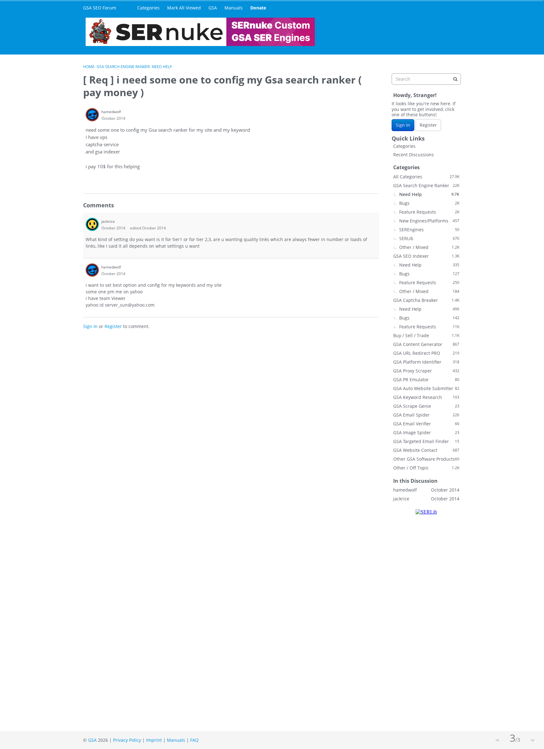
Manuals (233, 8)
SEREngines (429, 230)
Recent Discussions (413, 155)
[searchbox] (426, 79)
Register (113, 326)
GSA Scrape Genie (426, 406)
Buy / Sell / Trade (426, 335)
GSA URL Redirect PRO (426, 353)
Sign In (90, 326)
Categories (148, 8)
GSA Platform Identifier (426, 362)
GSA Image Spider (426, 432)
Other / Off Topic (426, 468)
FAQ (194, 740)
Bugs (429, 203)
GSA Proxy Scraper (426, 371)
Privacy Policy (127, 740)
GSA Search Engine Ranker (426, 185)
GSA (212, 8)
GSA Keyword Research (426, 397)
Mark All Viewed (184, 8)
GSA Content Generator (426, 344)
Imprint (154, 740)
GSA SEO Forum (99, 8)
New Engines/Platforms (429, 221)
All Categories (426, 177)
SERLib (429, 238)
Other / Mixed (429, 247)
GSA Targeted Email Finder (426, 441)
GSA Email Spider (426, 415)
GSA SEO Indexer (426, 256)
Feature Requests (429, 212)
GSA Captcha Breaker (426, 300)
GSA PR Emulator (426, 380)
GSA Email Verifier (426, 424)
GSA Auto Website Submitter (426, 388)
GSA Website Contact (426, 450)
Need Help (429, 194)
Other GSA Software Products (426, 459)
